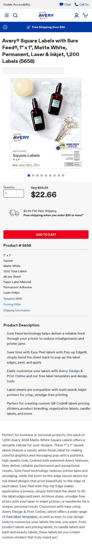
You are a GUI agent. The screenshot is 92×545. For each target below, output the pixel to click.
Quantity (9, 187)
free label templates (21, 517)
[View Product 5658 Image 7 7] (54, 175)
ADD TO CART (46, 234)
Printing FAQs (12, 304)
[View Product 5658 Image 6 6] (50, 175)
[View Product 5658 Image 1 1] (29, 175)
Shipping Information (16, 310)
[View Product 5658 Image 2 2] (33, 175)
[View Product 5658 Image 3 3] (37, 175)
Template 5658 (12, 298)
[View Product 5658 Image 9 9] (63, 175)
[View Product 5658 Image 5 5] (46, 175)
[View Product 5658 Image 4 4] (41, 175)
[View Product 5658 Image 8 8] (59, 175)
